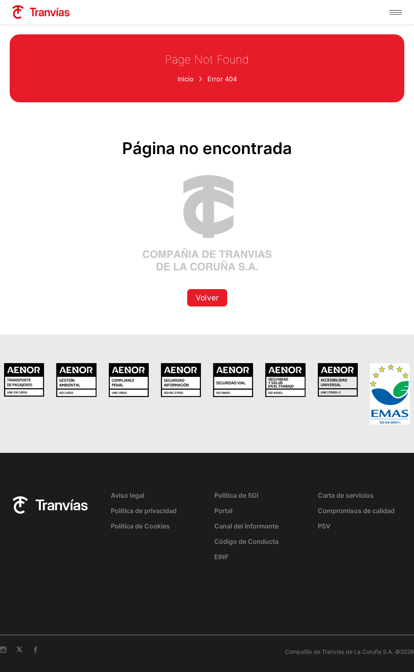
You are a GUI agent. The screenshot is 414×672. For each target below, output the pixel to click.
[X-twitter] (19, 650)
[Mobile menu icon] (395, 12)
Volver (207, 297)
